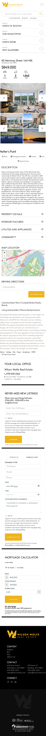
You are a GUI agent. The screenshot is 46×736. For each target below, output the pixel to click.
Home (2, 352)
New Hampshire (10, 49)
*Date (7, 482)
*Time (7, 491)
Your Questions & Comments (16, 499)
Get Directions (36, 294)
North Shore (9, 41)
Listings (8, 352)
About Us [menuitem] (11, 657)
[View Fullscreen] (4, 260)
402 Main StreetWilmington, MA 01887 (16, 666)
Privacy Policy (20, 432)
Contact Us (8, 379)
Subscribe (13, 439)
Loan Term (9, 562)
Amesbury (26, 352)
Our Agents (17, 379)
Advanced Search (15, 18)
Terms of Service (21, 545)
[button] (40, 13)
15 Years (20, 567)
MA (14, 352)
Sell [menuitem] (9, 654)
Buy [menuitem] (8, 652)
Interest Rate (10, 588)
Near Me (26, 18)
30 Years (10, 567)
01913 (33, 352)
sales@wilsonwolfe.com (16, 672)
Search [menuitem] (10, 649)
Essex (19, 352)
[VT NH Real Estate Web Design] (23, 726)
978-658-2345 (13, 373)
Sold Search (33, 18)
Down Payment (10, 581)
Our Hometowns (11, 33)
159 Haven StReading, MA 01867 (35, 666)
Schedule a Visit (32, 457)
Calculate (13, 599)
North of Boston (12, 25)
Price (7, 574)
